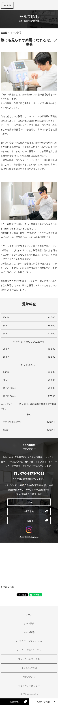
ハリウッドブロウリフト (29, 650)
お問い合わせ (29, 676)
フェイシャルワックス (29, 659)
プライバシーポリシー (29, 685)
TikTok (29, 520)
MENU (53, 5)
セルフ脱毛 (29, 632)
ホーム (29, 614)
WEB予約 (14, 701)
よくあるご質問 (29, 668)
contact (29, 502)
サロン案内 (29, 623)
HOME (4, 32)
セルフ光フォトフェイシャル (29, 641)
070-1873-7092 (32, 473)
